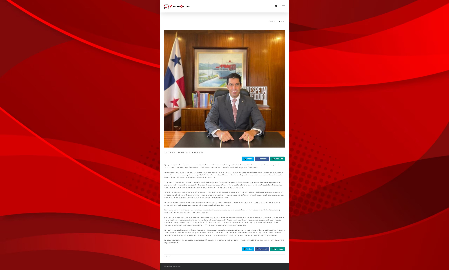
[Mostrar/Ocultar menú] (283, 6)
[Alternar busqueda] (276, 6)
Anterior (273, 21)
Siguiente (281, 21)
